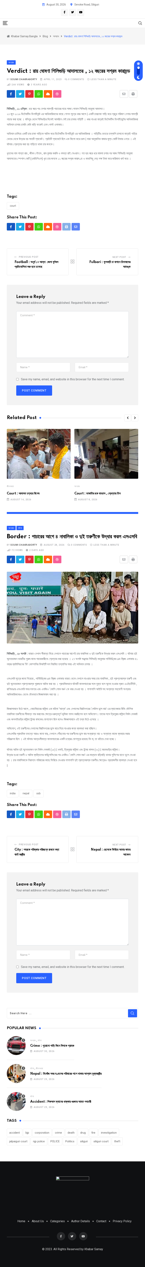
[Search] (140, 23)
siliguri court (101, 1141)
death (71, 1132)
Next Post (119, 257)
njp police (39, 1141)
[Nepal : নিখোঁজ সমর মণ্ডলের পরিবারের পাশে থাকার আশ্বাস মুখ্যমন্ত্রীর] (16, 1073)
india (12, 793)
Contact (101, 1221)
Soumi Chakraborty (23, 79)
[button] (127, 418)
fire (93, 1132)
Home (21, 1221)
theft (117, 1141)
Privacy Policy (122, 1221)
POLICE (55, 1141)
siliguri (84, 1141)
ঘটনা (39, 1040)
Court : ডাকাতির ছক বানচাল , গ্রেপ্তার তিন (97, 493)
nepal (26, 793)
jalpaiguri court (18, 1141)
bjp (27, 1132)
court (13, 205)
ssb (38, 793)
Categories (57, 1221)
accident (14, 1132)
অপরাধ (77, 486)
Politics (69, 1141)
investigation (109, 1132)
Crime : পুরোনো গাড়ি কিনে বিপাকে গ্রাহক (52, 1045)
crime (58, 1132)
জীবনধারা (10, 486)
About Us (38, 1221)
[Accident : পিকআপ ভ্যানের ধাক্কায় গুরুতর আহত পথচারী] (16, 1101)
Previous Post (29, 257)
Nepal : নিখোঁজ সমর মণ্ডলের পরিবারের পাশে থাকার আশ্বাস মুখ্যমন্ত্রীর (66, 1073)
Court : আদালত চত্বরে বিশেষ (23, 493)
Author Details (80, 1221)
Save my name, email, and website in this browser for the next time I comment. (72, 379)
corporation (42, 1132)
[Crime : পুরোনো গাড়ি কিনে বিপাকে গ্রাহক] (16, 1045)
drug (83, 1132)
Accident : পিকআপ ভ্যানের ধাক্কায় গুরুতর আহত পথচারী (60, 1101)
